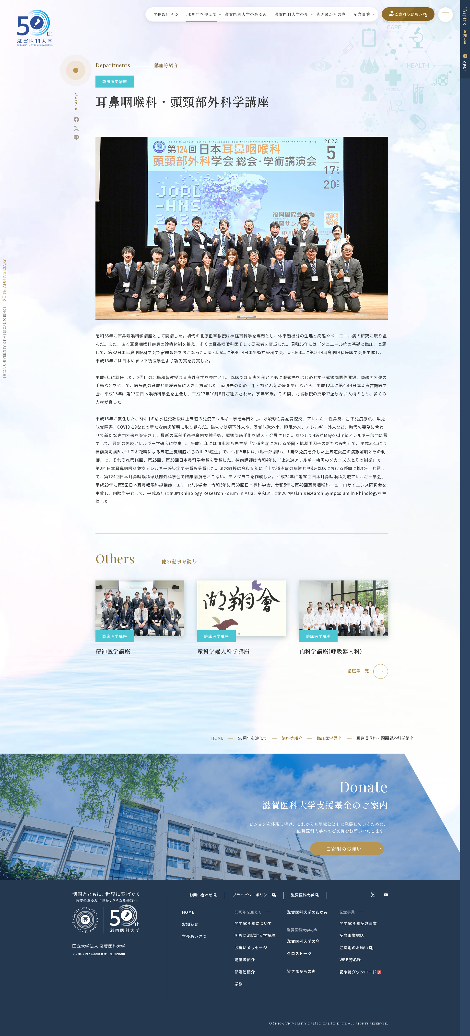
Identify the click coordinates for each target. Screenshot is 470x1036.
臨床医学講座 (329, 738)
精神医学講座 (112, 651)
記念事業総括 (352, 935)
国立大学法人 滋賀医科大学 (99, 946)
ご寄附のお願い (344, 848)
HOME (217, 738)
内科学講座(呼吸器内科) (330, 651)
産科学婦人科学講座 (223, 651)
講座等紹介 (292, 738)
